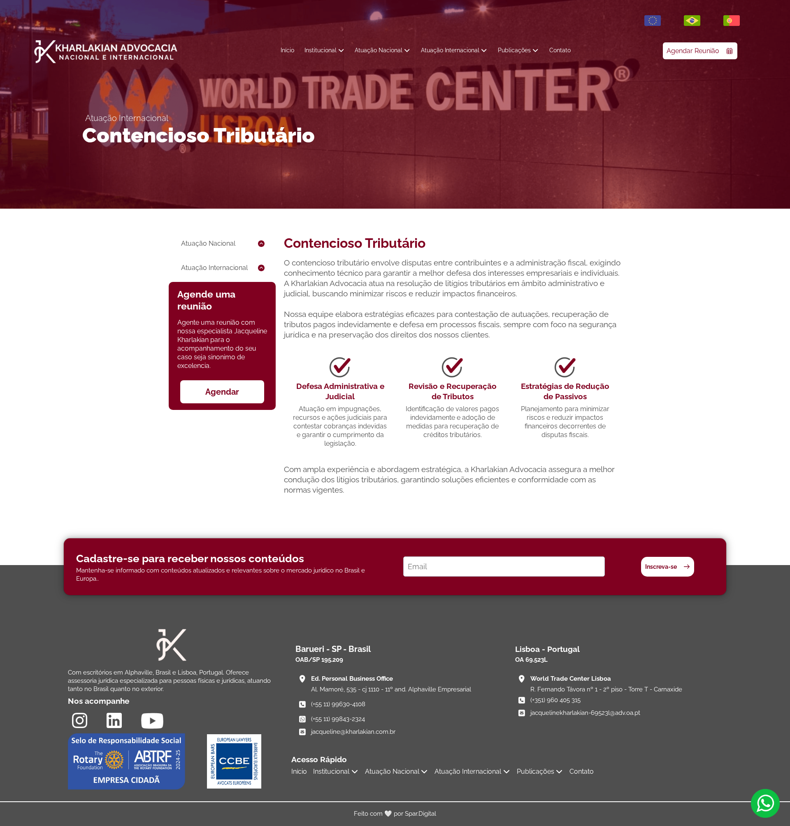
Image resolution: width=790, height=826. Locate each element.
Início (287, 50)
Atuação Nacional (378, 50)
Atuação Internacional (450, 50)
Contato (560, 50)
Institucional (320, 50)
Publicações (514, 50)
